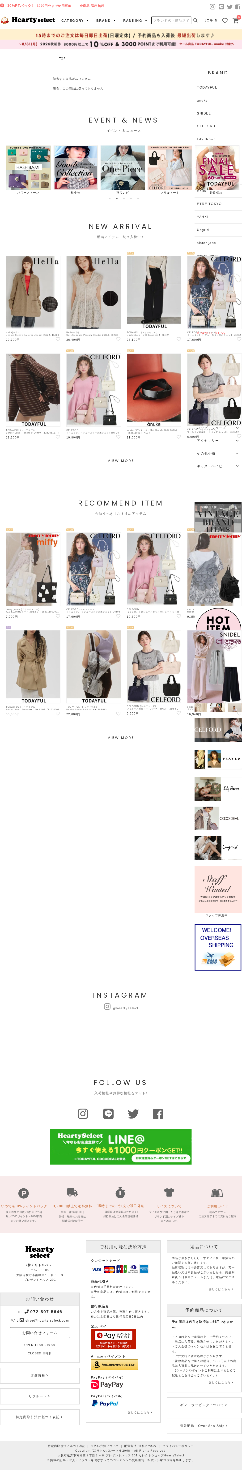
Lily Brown (206, 139)
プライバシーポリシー (178, 1446)
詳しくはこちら (139, 1412)
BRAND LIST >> (211, 333)
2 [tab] (117, 198)
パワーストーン (28, 192)
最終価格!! (217, 192)
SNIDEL (204, 113)
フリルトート (170, 192)
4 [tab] (131, 198)
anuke (202, 100)
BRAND (103, 20)
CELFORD (206, 126)
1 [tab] (109, 198)
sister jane (206, 243)
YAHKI (202, 217)
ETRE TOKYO (209, 204)
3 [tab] (124, 198)
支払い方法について (105, 1446)
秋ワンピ (122, 192)
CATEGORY (72, 20)
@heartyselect (125, 1008)
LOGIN (211, 20)
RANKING (133, 20)
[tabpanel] (28, 170)
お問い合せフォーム (40, 1333)
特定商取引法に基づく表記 (66, 1446)
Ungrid (203, 230)
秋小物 (75, 192)
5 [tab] (138, 198)
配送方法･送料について (140, 1446)
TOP (62, 58)
